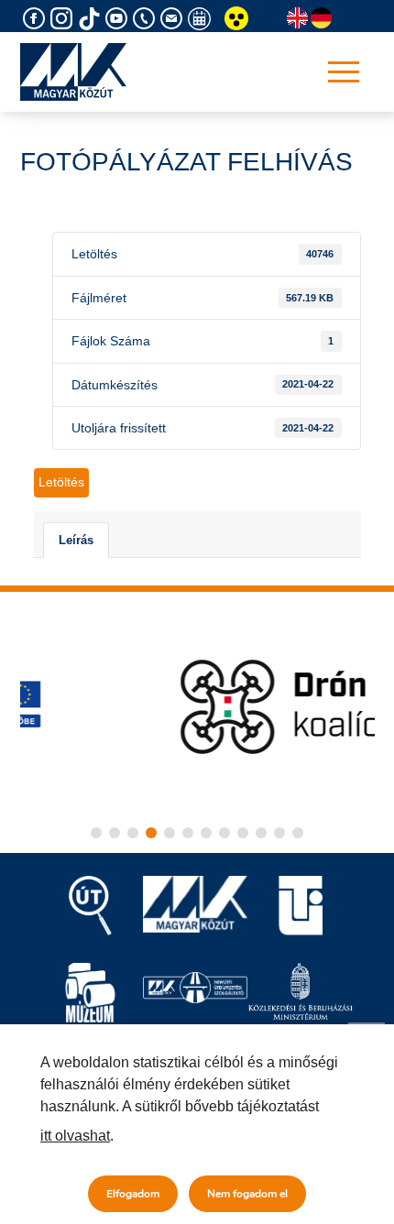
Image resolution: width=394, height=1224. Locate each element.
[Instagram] (64, 18)
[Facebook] (36, 18)
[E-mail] (174, 18)
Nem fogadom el (247, 1193)
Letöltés (61, 482)
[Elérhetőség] (146, 18)
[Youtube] (119, 18)
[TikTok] (91, 18)
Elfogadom (132, 1193)
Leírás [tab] (76, 540)
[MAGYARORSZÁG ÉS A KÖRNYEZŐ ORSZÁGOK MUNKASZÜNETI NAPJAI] (201, 18)
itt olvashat (75, 1135)
